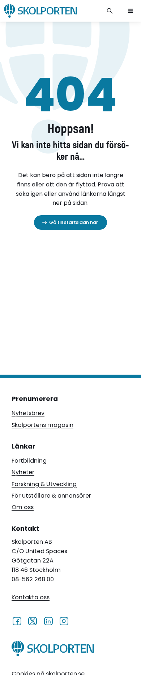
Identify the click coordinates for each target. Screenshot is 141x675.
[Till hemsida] (53, 650)
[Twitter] (32, 621)
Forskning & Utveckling (44, 484)
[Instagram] (64, 621)
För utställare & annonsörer (51, 495)
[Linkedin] (48, 621)
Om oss (23, 507)
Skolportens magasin (42, 425)
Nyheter (23, 472)
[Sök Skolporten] (109, 11)
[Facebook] (17, 621)
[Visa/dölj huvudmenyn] (130, 11)
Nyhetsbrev (28, 413)
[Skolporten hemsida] (40, 11)
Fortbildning (29, 460)
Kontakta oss (31, 597)
